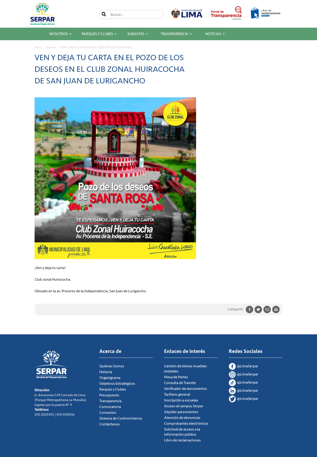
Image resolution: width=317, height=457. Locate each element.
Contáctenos (109, 424)
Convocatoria (110, 406)
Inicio (38, 47)
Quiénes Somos (111, 366)
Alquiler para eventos (181, 412)
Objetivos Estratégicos (117, 383)
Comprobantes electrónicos (186, 423)
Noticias (213, 34)
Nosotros (58, 34)
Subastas (135, 34)
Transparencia (174, 34)
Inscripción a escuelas (181, 400)
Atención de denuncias (182, 417)
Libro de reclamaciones (182, 440)
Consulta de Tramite (180, 383)
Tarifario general (177, 394)
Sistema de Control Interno (120, 418)
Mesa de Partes (176, 377)
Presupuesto (109, 395)
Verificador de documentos (185, 388)
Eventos (51, 47)
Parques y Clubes (97, 34)
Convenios (107, 412)
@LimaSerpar (247, 366)
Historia (105, 372)
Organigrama (109, 377)
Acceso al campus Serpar (183, 406)
